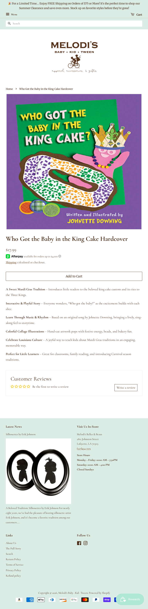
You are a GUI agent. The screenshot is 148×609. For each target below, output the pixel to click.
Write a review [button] (126, 388)
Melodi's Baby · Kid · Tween (73, 593)
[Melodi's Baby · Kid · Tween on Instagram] (85, 544)
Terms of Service (15, 564)
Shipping (11, 262)
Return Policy (13, 559)
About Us (11, 543)
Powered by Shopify (99, 593)
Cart (139, 14)
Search (9, 553)
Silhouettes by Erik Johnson (20, 434)
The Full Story (13, 548)
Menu (13, 14)
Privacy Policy (13, 570)
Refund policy (13, 575)
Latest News (14, 427)
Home (9, 88)
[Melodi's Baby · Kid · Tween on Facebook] (79, 544)
